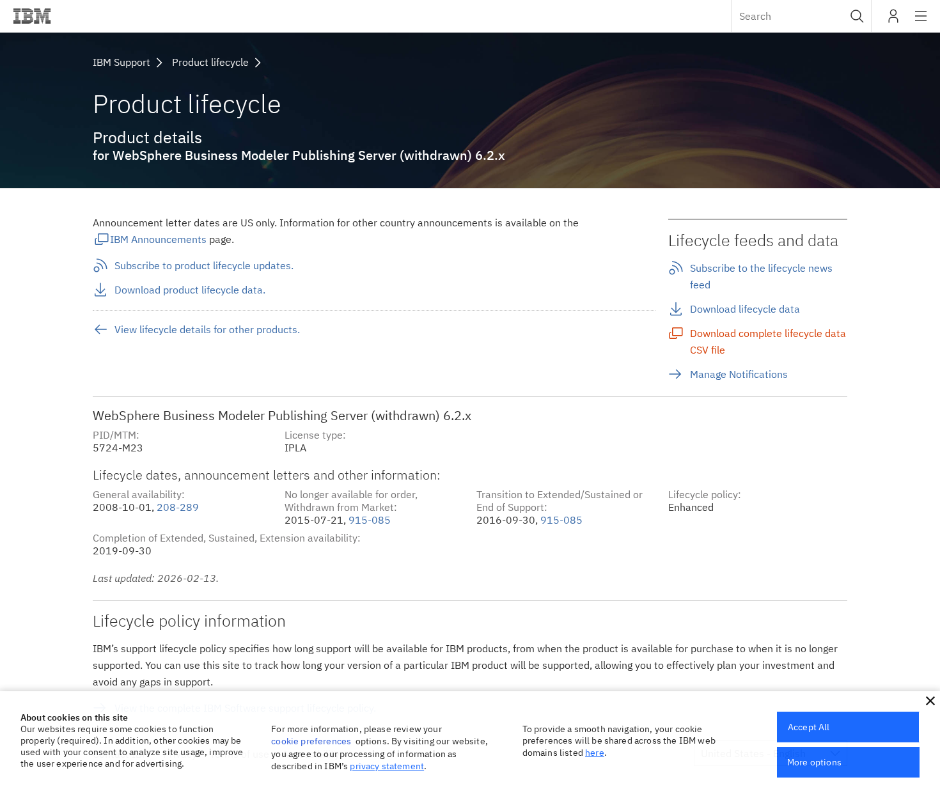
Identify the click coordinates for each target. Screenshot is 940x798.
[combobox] (801, 16)
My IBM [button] (893, 21)
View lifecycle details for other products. (207, 329)
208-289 (178, 507)
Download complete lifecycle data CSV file (768, 341)
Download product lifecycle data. (189, 289)
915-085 (370, 519)
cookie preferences (311, 741)
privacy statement (387, 766)
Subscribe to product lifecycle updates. (204, 265)
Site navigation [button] (921, 22)
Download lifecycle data (745, 308)
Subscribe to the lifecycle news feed (761, 276)
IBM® (32, 16)
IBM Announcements (158, 239)
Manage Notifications (739, 374)
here (594, 752)
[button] (857, 16)
